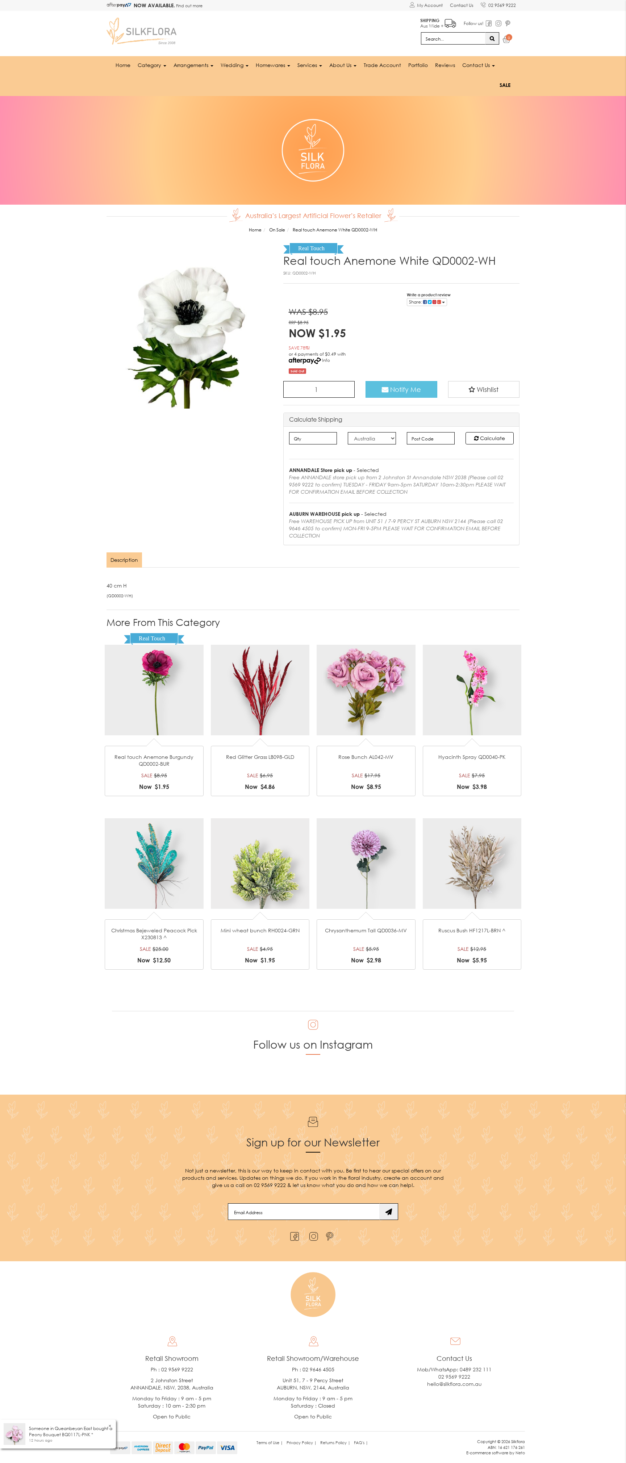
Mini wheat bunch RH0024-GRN (260, 930)
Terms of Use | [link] (269, 1442)
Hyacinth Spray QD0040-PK (471, 757)
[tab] (125, 560)
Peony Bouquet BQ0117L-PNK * (61, 1434)
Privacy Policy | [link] (302, 1442)
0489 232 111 (476, 1369)
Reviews (445, 65)
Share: (416, 302)
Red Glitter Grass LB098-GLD (260, 757)
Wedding (233, 65)
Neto (520, 1452)
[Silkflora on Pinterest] (330, 1234)
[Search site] (492, 38)
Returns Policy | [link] (335, 1442)
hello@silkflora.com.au (454, 1384)
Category (150, 65)
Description (124, 560)
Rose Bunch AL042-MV (365, 757)
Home (123, 65)
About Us (341, 65)
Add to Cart (154, 679)
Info (326, 360)
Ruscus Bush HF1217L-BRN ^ (471, 930)
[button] (484, 389)
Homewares (271, 65)
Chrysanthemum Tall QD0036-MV (366, 930)
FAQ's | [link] (361, 1442)
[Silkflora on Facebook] (293, 1234)
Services (307, 65)
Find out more (189, 5)
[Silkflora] (143, 29)
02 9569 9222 (502, 5)
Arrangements (192, 65)
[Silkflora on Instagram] (312, 1234)
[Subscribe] (388, 1211)
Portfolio (418, 65)
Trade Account (382, 65)
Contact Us (461, 5)
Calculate (492, 438)
